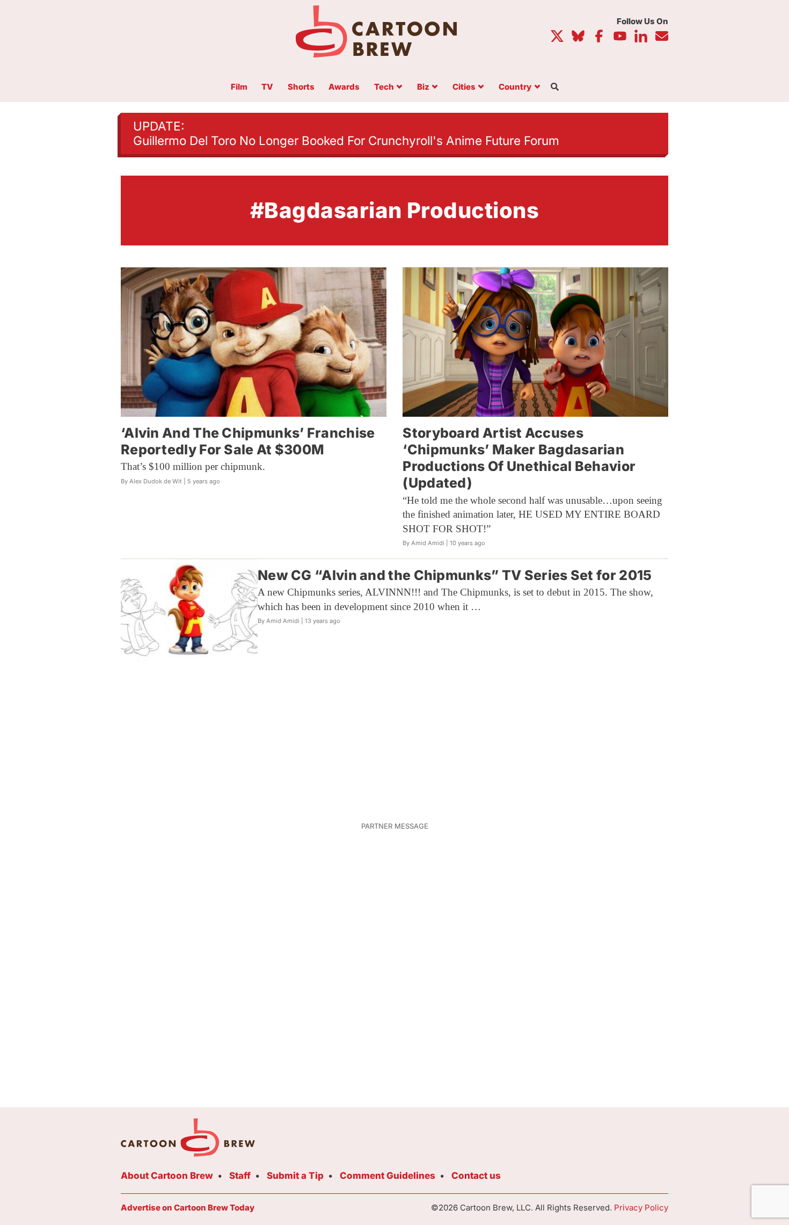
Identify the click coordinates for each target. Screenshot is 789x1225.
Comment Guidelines (387, 1175)
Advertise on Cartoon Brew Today (187, 1207)
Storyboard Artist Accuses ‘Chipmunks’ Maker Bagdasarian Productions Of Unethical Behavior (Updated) (519, 458)
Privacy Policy (641, 1207)
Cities (464, 87)
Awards (344, 87)
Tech (384, 87)
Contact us (476, 1175)
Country (515, 87)
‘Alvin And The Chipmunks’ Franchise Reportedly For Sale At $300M (248, 441)
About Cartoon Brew (167, 1175)
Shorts (301, 87)
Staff (240, 1175)
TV (267, 87)
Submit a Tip (295, 1175)
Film (239, 87)
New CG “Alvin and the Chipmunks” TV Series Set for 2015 (455, 575)
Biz (423, 87)
